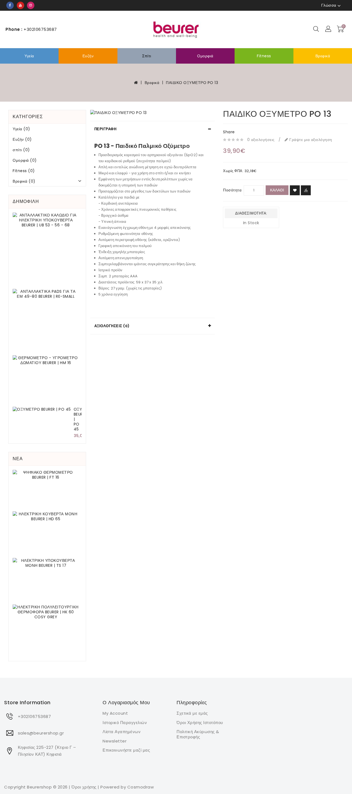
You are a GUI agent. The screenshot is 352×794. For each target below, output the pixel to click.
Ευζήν (88, 56)
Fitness (264, 56)
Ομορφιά (205, 56)
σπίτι (146, 56)
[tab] (152, 129)
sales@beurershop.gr (41, 733)
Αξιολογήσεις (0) (112, 326)
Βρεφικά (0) (24, 181)
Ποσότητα (232, 190)
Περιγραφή (105, 129)
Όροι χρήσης (84, 787)
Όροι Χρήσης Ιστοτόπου (200, 722)
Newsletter (115, 741)
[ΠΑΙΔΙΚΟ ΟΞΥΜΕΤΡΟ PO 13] (152, 112)
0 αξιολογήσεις (261, 139)
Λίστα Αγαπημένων (122, 732)
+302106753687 (34, 716)
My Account (115, 713)
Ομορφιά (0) (25, 160)
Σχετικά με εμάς (192, 713)
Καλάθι (277, 190)
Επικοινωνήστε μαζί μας (126, 750)
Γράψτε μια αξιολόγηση (310, 139)
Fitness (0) (24, 171)
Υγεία (29, 56)
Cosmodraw (140, 787)
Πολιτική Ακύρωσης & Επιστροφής (198, 734)
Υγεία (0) (21, 129)
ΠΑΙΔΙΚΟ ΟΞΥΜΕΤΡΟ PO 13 (192, 82)
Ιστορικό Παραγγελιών (125, 722)
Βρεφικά (322, 56)
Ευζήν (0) (22, 139)
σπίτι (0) (21, 150)
